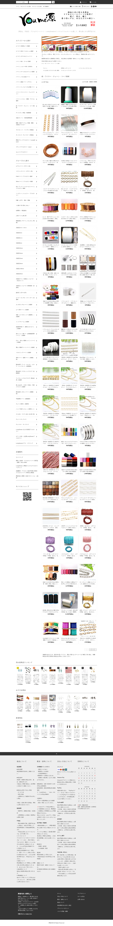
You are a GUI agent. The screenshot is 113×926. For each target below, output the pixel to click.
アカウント (84, 2)
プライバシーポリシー (63, 908)
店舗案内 (47, 6)
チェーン (45, 68)
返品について (60, 902)
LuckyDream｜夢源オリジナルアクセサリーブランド (27, 466)
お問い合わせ (86, 6)
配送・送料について (62, 899)
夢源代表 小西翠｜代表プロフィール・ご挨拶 (27, 476)
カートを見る (81, 896)
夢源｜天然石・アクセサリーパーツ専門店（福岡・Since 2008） (27, 461)
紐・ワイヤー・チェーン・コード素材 (52, 63)
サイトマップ (19, 457)
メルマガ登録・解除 (76, 6)
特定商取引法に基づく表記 (64, 905)
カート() (93, 2)
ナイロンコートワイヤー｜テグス (68, 70)
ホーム (17, 6)
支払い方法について (62, 896)
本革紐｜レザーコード (66, 68)
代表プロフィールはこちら (25, 914)
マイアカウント (82, 893)
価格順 (91, 81)
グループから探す (38, 6)
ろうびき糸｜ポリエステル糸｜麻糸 (51, 70)
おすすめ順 (85, 81)
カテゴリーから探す (26, 6)
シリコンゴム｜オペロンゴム (85, 68)
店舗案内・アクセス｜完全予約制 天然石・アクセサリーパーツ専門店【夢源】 (27, 471)
